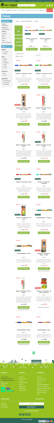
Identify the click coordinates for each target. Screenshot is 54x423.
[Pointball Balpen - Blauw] (24, 322)
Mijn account (4, 407)
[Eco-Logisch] (9, 4)
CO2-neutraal (7, 80)
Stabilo (5, 53)
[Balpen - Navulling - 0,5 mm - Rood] (24, 137)
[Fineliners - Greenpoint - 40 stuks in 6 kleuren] (44, 283)
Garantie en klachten (42, 386)
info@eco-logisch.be (8, 380)
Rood (5, 66)
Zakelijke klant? (39, 1)
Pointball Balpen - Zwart (23, 253)
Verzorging (22, 388)
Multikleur (6, 62)
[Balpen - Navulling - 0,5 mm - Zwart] (44, 137)
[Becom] (9, 387)
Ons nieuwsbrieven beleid (31, 411)
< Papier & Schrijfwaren (4, 24)
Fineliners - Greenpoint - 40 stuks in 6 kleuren (44, 291)
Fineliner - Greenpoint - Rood (23, 182)
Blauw (5, 59)
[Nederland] (51, 1)
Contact (39, 382)
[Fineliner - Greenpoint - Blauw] (32, 31)
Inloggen (3, 403)
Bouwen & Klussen (4, 10)
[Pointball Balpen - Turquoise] (44, 210)
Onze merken (22, 390)
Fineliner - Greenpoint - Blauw (32, 39)
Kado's (21, 384)
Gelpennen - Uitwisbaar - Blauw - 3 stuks (44, 254)
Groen (5, 60)
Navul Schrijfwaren (7, 42)
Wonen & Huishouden (17, 10)
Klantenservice (47, 1)
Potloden (4, 33)
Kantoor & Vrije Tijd (43, 10)
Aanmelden (4, 405)
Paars (5, 64)
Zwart (5, 68)
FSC (5, 73)
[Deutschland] (52, 1)
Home (17, 21)
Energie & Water (11, 10)
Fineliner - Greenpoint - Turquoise (44, 182)
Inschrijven (31, 407)
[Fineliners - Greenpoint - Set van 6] (24, 210)
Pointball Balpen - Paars (43, 330)
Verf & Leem (22, 379)
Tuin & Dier (23, 10)
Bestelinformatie (41, 379)
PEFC (5, 75)
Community (41, 5)
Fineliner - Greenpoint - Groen (46, 39)
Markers (4, 38)
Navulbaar (6, 84)
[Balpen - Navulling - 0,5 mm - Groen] (44, 100)
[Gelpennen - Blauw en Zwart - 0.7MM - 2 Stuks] (24, 100)
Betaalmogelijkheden (43, 384)
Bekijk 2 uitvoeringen (23, 124)
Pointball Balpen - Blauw (23, 330)
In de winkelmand (32, 49)
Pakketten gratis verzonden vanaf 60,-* (27, 1)
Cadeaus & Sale (49, 10)
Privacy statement (42, 390)
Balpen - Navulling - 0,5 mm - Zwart (44, 145)
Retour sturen (41, 380)
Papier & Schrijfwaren (26, 21)
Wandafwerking (23, 382)
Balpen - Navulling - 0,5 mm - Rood (23, 145)
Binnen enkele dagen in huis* (9, 1)
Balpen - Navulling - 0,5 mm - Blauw (23, 291)
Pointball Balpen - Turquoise (44, 217)
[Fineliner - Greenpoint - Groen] (46, 31)
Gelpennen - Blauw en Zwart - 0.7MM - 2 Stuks (24, 108)
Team (38, 394)
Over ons (39, 377)
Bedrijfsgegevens (42, 392)
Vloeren (21, 380)
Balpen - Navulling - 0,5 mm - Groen (44, 108)
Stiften (3, 36)
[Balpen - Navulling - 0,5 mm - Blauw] (24, 283)
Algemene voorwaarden (43, 388)
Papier (3, 40)
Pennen (4, 31)
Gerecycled (6, 82)
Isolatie (21, 377)
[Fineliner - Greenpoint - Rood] (24, 174)
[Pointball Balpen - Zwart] (24, 246)
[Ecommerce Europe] (9, 381)
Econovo (6, 51)
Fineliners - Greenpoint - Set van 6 (23, 218)
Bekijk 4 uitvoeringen (43, 124)
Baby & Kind (36, 10)
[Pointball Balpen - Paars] (44, 322)
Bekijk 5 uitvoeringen (23, 87)
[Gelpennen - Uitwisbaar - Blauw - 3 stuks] (44, 246)
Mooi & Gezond (30, 10)
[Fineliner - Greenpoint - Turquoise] (44, 174)
